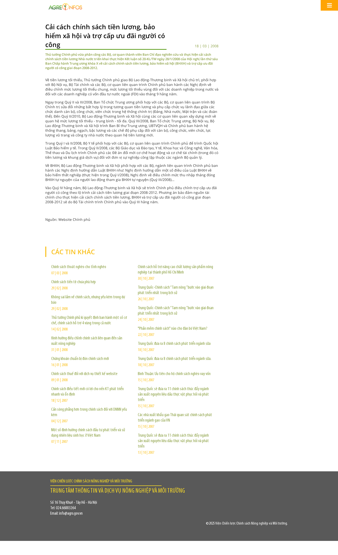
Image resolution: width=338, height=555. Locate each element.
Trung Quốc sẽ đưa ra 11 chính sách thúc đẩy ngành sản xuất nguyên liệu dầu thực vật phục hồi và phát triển (173, 394)
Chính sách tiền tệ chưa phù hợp (73, 282)
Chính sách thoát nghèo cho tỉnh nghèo (78, 267)
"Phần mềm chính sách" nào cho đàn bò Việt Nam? (172, 329)
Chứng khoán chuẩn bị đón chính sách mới (80, 359)
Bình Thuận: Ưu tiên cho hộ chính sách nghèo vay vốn (174, 374)
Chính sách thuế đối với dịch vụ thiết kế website (84, 374)
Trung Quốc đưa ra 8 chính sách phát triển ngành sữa (174, 344)
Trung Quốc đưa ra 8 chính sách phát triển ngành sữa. (174, 359)
